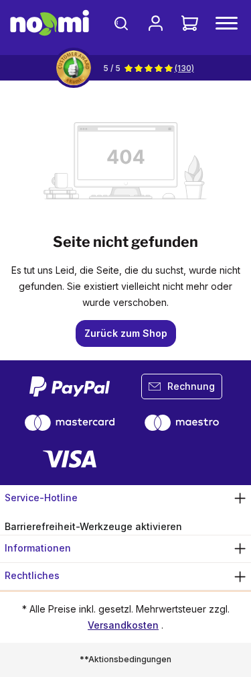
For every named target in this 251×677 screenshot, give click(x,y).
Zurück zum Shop (125, 333)
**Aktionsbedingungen (125, 659)
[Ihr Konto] (156, 23)
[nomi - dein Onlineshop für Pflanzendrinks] (49, 22)
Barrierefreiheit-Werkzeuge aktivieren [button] (93, 526)
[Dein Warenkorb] (190, 23)
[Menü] (226, 23)
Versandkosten (123, 625)
